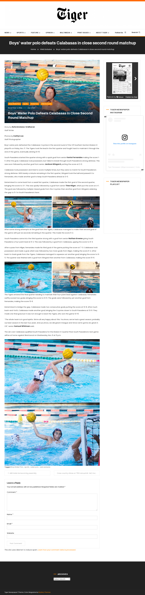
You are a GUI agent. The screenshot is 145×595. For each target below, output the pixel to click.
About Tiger (101, 33)
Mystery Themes (45, 592)
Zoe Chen (31, 108)
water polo (34, 467)
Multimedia (65, 33)
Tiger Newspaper (114, 167)
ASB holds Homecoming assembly (23, 473)
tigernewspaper (128, 167)
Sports (20, 33)
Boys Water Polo (14, 104)
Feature (34, 33)
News (7, 33)
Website (10, 533)
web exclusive (45, 467)
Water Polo (34, 104)
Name (10, 514)
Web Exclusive (46, 104)
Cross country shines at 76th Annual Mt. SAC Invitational (78, 473)
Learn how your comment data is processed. (57, 550)
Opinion (49, 33)
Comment (12, 492)
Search (135, 32)
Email (9, 524)
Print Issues (83, 33)
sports (26, 467)
